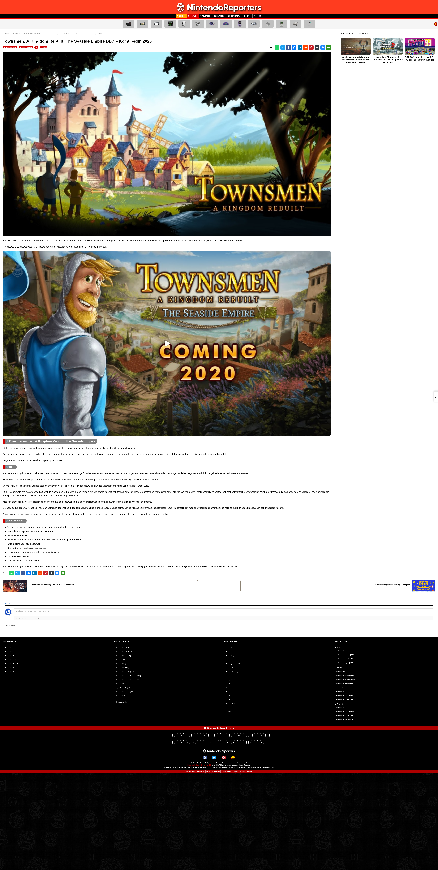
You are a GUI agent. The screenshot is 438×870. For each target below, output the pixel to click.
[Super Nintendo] (268, 24)
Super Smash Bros (232, 676)
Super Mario (230, 648)
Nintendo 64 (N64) (122, 684)
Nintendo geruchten (12, 652)
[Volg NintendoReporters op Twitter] (214, 757)
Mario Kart (229, 652)
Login (181, 16)
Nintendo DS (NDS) (122, 668)
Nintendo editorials (12, 664)
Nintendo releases (11, 656)
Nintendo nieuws (11, 648)
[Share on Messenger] (294, 47)
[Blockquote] (35, 618)
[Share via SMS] (322, 47)
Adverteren (216, 771)
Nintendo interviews (12, 668)
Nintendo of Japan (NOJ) (344, 663)
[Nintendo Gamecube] (212, 24)
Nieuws (193, 16)
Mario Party (230, 656)
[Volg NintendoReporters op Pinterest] (224, 757)
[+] (42, 618)
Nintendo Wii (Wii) (122, 664)
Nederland (200, 771)
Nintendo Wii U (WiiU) (123, 656)
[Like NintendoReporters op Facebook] (205, 757)
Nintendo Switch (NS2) (123, 648)
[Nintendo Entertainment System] (295, 24)
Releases (206, 16)
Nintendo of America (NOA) (345, 659)
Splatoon (229, 684)
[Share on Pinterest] (311, 47)
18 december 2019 (10, 47)
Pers (208, 771)
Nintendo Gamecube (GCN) (125, 672)
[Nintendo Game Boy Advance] (226, 24)
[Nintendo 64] (254, 24)
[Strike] (25, 618)
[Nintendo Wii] (184, 24)
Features (220, 16)
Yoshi (228, 688)
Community (235, 16)
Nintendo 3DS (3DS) (122, 660)
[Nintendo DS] (198, 24)
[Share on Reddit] (305, 47)
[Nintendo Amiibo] (309, 24)
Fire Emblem (230, 696)
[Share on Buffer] (317, 47)
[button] (436, 397)
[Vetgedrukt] (16, 618)
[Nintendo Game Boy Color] (240, 24)
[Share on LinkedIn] (300, 47)
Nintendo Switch (26, 47)
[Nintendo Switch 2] (128, 24)
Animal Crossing (232, 672)
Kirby (228, 680)
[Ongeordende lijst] (32, 618)
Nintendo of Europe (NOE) (345, 655)
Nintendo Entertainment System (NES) (129, 696)
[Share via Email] (328, 47)
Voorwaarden (226, 771)
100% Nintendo (190, 771)
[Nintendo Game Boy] (281, 24)
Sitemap (249, 771)
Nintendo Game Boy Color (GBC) (127, 680)
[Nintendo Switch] (142, 24)
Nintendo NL (340, 651)
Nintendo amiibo (121, 702)
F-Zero (228, 712)
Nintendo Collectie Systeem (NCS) (199, 765)
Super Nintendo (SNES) (124, 688)
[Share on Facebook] (288, 47)
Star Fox (229, 700)
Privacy (235, 771)
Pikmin (228, 708)
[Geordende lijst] (29, 618)
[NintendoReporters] (219, 12)
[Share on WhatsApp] (277, 47)
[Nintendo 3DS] (170, 24)
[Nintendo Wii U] (156, 24)
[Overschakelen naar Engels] (259, 16)
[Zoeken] (255, 16)
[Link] (38, 618)
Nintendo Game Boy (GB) (124, 692)
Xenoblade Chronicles (234, 704)
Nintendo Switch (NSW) (124, 652)
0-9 (216, 742)
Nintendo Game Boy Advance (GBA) (128, 676)
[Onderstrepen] (22, 618)
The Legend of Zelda (233, 664)
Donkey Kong (231, 668)
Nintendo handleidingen (13, 660)
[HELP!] (233, 757)
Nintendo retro (10, 672)
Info (248, 16)
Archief (242, 771)
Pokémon (229, 660)
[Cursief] (19, 618)
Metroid (228, 692)
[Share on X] (282, 47)
